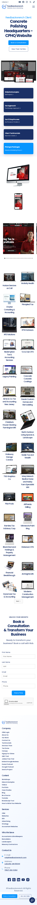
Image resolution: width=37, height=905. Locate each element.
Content (5, 775)
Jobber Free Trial (8, 759)
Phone (4, 682)
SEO (3, 819)
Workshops (6, 779)
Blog (3, 793)
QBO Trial (5, 756)
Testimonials (6, 743)
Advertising (6, 821)
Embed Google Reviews (10, 762)
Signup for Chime (8, 754)
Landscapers (6, 842)
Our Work (5, 738)
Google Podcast (8, 767)
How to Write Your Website (11, 803)
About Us (5, 735)
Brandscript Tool (8, 801)
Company (6, 728)
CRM (3, 813)
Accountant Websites (10, 827)
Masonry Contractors (10, 844)
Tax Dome (5, 748)
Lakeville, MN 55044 (12, 864)
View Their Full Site (18, 49)
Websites (5, 816)
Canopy (5, 751)
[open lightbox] (18, 238)
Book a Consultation (18, 42)
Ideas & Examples (8, 782)
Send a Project (7, 770)
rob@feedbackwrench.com (15, 857)
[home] (12, 6)
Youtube (5, 798)
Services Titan (7, 746)
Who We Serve (8, 832)
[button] (33, 6)
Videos (4, 785)
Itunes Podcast (7, 764)
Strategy (5, 824)
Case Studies (6, 790)
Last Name (6, 662)
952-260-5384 (25, 896)
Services (5, 809)
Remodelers (6, 839)
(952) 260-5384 (11, 870)
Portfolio (5, 787)
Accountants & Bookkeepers (12, 836)
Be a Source (6, 795)
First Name (6, 652)
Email (4, 672)
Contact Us (6, 740)
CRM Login (5, 732)
